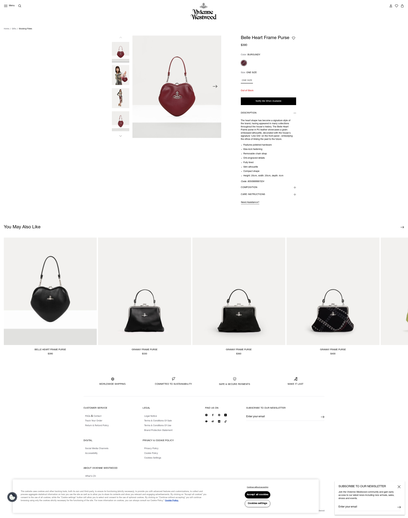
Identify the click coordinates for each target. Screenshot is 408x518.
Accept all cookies (257, 495)
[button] (12, 497)
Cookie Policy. (172, 501)
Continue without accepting (257, 487)
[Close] (399, 487)
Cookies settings (257, 503)
